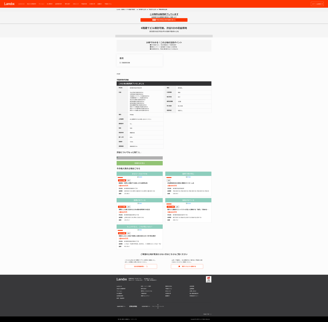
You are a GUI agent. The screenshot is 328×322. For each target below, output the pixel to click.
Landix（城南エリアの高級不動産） (126, 9)
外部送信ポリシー (194, 296)
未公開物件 (50, 4)
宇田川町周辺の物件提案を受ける (164, 20)
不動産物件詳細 (125, 62)
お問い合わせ (193, 291)
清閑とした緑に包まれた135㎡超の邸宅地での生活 (134, 209)
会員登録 (192, 286)
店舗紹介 (100, 4)
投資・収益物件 (120, 298)
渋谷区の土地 (152, 9)
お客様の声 (92, 4)
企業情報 (192, 288)
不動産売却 (84, 4)
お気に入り (76, 4)
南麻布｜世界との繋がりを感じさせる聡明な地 (133, 183)
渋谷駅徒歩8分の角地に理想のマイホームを (180, 183)
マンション (42, 4)
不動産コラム (108, 4)
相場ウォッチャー (145, 296)
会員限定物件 (58, 4)
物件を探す (67, 4)
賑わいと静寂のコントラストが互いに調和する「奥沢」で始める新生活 (189, 209)
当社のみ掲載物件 (31, 4)
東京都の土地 (142, 9)
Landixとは (21, 4)
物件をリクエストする (146, 291)
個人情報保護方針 (194, 293)
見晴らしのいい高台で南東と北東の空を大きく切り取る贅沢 (137, 236)
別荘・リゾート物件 (146, 286)
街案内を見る (140, 163)
